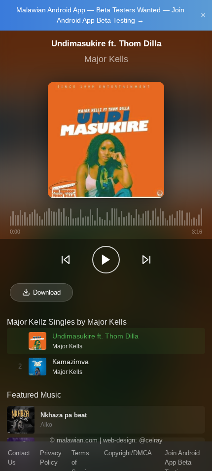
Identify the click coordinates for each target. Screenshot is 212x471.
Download (47, 292)
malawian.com (77, 440)
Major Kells (106, 59)
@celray (151, 440)
